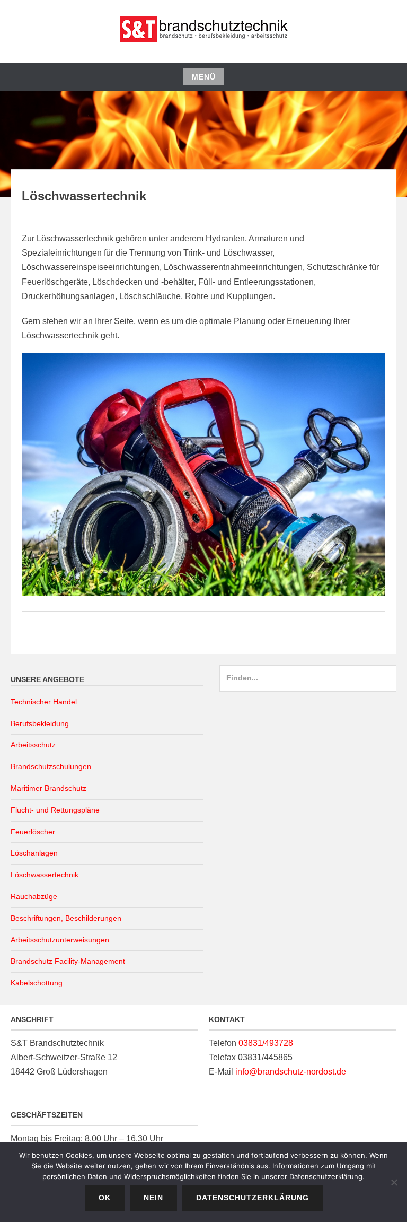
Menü (204, 77)
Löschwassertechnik (44, 874)
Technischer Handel (44, 701)
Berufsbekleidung (40, 723)
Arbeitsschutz (33, 744)
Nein (153, 1197)
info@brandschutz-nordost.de (290, 1071)
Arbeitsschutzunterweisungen (60, 940)
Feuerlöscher (33, 831)
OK (105, 1197)
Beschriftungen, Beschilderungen (66, 918)
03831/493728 (265, 1043)
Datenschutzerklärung (252, 1197)
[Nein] (393, 1182)
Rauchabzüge (34, 896)
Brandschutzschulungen (51, 766)
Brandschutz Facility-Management (68, 961)
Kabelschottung (37, 983)
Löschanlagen (34, 853)
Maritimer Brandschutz (48, 788)
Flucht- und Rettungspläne (55, 810)
